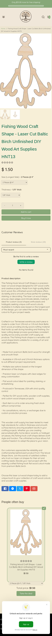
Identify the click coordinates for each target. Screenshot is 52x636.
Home (3, 28)
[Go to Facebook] (5, 488)
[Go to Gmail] (33, 488)
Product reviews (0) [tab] (14, 242)
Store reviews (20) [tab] (38, 242)
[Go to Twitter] (20, 488)
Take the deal (26, 593)
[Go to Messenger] (12, 488)
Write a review (26, 262)
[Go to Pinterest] (26, 488)
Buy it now (26, 218)
